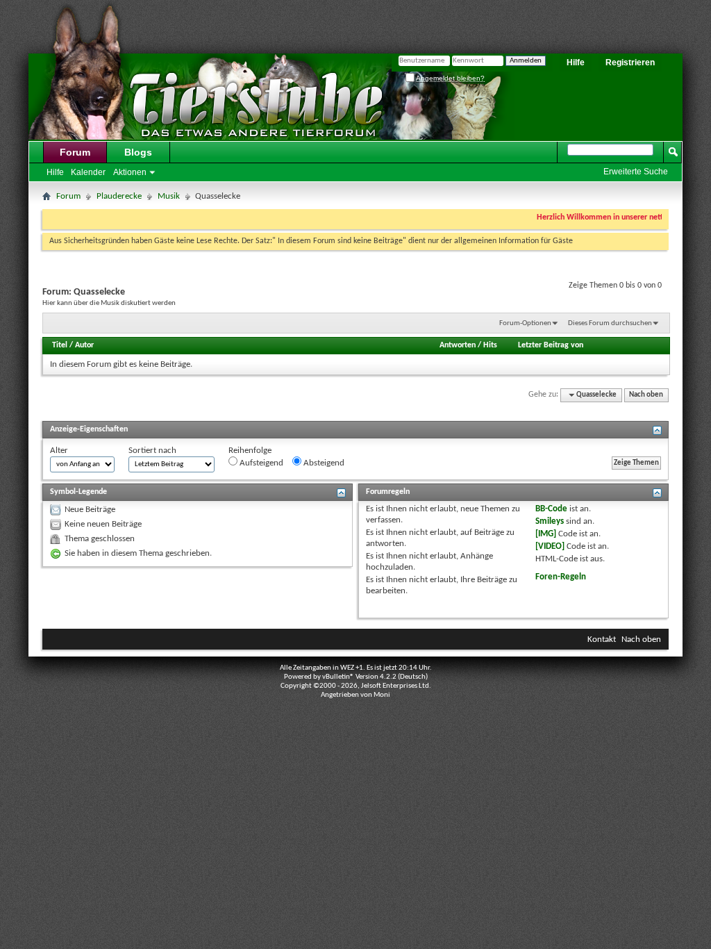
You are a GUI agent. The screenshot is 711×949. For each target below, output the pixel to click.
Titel (59, 345)
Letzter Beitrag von (550, 345)
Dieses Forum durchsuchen (610, 323)
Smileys (549, 521)
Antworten (458, 345)
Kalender (88, 172)
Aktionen (130, 172)
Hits (490, 345)
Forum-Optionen (525, 323)
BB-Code (551, 508)
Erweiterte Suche (635, 171)
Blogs (138, 152)
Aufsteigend (260, 463)
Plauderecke (119, 196)
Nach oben (646, 395)
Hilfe (576, 62)
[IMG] (545, 533)
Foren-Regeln (560, 576)
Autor (84, 345)
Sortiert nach (152, 450)
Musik (169, 196)
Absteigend (322, 463)
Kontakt (601, 639)
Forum (75, 152)
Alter (59, 450)
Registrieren (630, 62)
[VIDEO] (549, 546)
